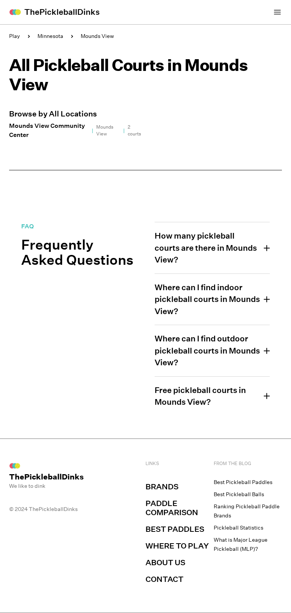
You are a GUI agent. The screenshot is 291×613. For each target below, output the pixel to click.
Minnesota (50, 36)
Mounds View (97, 36)
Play (14, 36)
